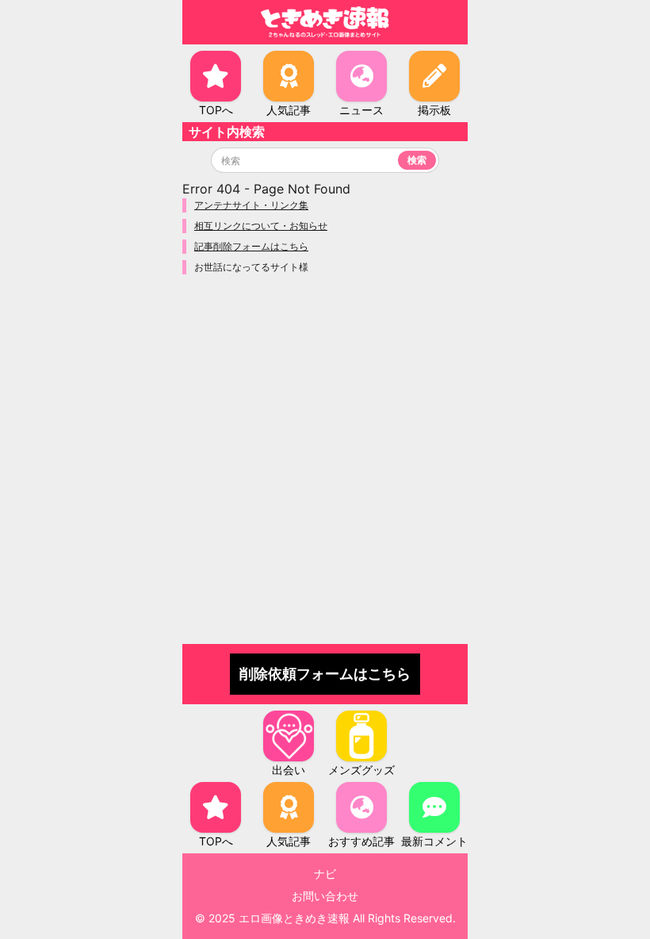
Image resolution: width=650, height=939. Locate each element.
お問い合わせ (325, 896)
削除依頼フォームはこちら (325, 673)
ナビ (325, 873)
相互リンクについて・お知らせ (260, 226)
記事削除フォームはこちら (251, 246)
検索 (416, 160)
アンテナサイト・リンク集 (251, 205)
